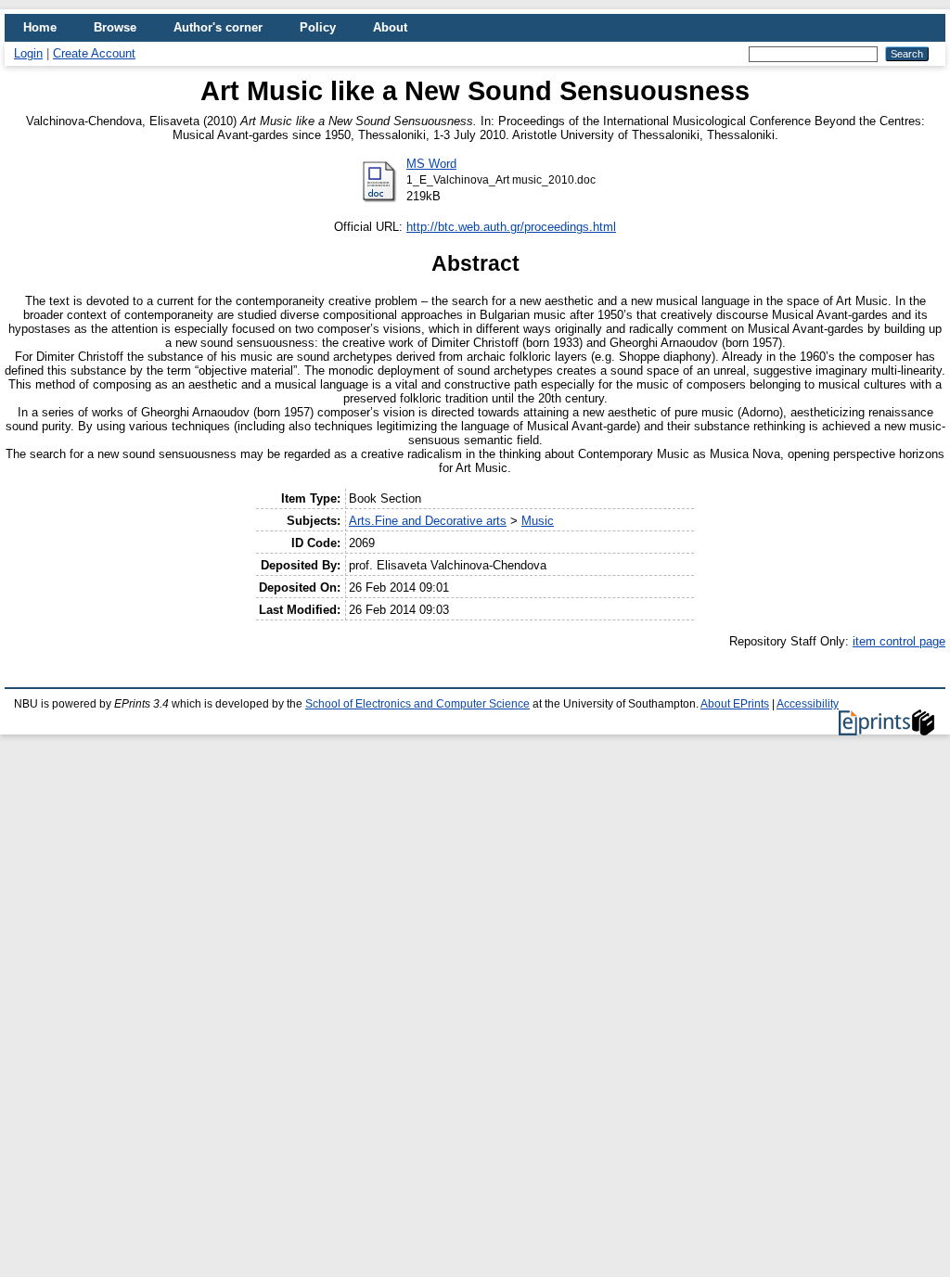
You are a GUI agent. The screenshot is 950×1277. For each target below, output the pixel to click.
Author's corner (218, 27)
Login (28, 53)
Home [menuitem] (40, 27)
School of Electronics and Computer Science (417, 703)
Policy (318, 27)
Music (537, 521)
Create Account (94, 53)
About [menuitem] (390, 27)
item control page (899, 641)
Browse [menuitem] (115, 27)
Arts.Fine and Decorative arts (428, 521)
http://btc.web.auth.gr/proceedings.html (511, 227)
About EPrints (734, 703)
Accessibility (808, 703)
